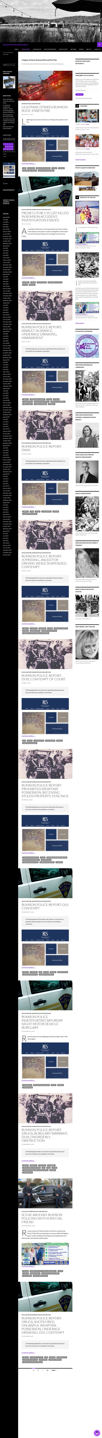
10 (5, 146)
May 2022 (5, 338)
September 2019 (7, 414)
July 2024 (5, 276)
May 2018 (5, 452)
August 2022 (6, 331)
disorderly (51, 1165)
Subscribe (79, 94)
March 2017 (6, 486)
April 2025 (6, 255)
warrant (52, 404)
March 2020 (6, 400)
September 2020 (7, 386)
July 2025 (5, 248)
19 (9, 149)
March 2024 (6, 286)
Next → (54, 1370)
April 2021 (6, 369)
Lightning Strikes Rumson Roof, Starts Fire (45, 109)
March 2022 (6, 343)
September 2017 (7, 471)
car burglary (27, 1085)
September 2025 (7, 243)
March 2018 (6, 457)
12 (47, 1370)
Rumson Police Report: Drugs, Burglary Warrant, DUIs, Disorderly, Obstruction (45, 1135)
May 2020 (5, 395)
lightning (31, 168)
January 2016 (6, 519)
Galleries (83, 106)
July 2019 (5, 419)
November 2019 (7, 410)
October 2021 (6, 355)
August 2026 (6, 217)
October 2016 (6, 498)
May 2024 (5, 281)
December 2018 (7, 436)
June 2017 (5, 479)
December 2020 (7, 379)
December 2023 (7, 293)
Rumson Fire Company (29, 170)
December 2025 (7, 236)
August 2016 (6, 502)
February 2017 (7, 488)
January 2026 (6, 234)
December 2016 (7, 493)
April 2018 (6, 455)
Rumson (61, 168)
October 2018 (6, 440)
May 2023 (5, 310)
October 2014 (6, 555)
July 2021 (5, 362)
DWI (32, 511)
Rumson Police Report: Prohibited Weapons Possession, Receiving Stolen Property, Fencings (45, 790)
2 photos (88, 149)
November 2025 (7, 238)
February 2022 (7, 345)
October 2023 (6, 298)
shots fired (43, 1359)
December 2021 (7, 350)
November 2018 (7, 438)
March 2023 (6, 314)
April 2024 (6, 284)
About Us (88, 49)
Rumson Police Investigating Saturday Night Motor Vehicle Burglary (42, 1022)
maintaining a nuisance (38, 399)
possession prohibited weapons (57, 857)
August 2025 (6, 246)
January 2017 (6, 490)
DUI (24, 740)
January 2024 (6, 291)
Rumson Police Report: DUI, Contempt (45, 906)
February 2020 (7, 402)
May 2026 (5, 224)
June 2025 (5, 250)
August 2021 (6, 360)
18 (7, 149)
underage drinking (40, 404)
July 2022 (5, 334)
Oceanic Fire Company (43, 168)
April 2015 (6, 540)
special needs (27, 1275)
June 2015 (5, 536)
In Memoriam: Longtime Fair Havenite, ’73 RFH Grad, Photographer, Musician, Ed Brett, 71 (8, 109)
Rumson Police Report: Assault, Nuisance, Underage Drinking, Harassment (42, 332)
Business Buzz (37, 49)
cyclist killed (42, 282)
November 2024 (7, 267)
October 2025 (6, 241)
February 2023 (7, 317)
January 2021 (6, 376)
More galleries (81, 159)
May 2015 (5, 538)
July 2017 (5, 476)
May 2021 (5, 367)
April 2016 (6, 512)
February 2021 (7, 374)
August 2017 (6, 474)
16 (4, 149)
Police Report (46, 511)
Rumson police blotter (42, 401)
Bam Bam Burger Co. (9, 190)
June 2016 (5, 507)
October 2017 (6, 469)
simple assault (27, 404)
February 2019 (7, 431)
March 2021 (6, 372)
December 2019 (7, 407)
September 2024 (7, 272)
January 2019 (6, 433)
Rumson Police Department (50, 1273)
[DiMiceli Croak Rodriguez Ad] (45, 1253)
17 (5, 149)
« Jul (4, 156)
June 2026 (5, 222)
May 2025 (5, 253)
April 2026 (6, 227)
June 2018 (5, 450)
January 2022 (6, 348)
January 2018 (6, 462)
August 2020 (6, 388)
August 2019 (6, 417)
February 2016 (7, 517)
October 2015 (6, 526)
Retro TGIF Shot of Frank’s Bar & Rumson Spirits (9, 101)
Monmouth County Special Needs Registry (43, 1271)
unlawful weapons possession (32, 1362)
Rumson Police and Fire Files (31, 103)
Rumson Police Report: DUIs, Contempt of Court (43, 677)
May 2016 (5, 509)
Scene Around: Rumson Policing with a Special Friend (42, 1218)
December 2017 (7, 464)
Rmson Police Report (61, 628)
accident (26, 282)
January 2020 (6, 405)
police (54, 168)
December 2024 (7, 265)
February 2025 (7, 260)
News (16, 49)
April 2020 (6, 398)
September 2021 (7, 357)
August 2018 (6, 445)
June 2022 (5, 336)
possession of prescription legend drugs (35, 1170)
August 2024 (6, 274)
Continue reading (28, 163)
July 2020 (5, 391)
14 (12, 146)
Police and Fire (27, 209)
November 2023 (7, 295)
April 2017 (6, 483)
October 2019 (6, 412)
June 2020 (5, 393)
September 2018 (7, 443)
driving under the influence (31, 1167)
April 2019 (6, 426)
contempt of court (37, 1357)
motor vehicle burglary (41, 1085)
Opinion (81, 49)
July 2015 (5, 533)
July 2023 (5, 305)
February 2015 (7, 545)
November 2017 (7, 467)
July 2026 (5, 219)
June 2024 (5, 279)
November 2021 (7, 353)
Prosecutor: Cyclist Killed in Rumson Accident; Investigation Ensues (45, 216)
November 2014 (7, 552)
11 (7, 146)
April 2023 (6, 312)
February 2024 (7, 288)
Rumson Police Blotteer (30, 862)
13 (10, 146)
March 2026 (6, 229)
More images (80, 323)
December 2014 (7, 550)
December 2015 (7, 521)
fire (24, 168)
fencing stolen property (30, 857)
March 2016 (6, 514)
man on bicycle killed (55, 282)
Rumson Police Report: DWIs (42, 448)
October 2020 (6, 383)
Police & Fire (25, 49)
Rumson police (27, 401)
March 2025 (6, 257)
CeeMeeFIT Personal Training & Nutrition (9, 201)
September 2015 (7, 528)
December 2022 (7, 322)
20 (10, 149)
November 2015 (7, 524)
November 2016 (7, 495)
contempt (34, 628)
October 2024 (6, 269)
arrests (25, 399)
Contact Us (97, 49)
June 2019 (5, 421)
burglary (34, 1165)
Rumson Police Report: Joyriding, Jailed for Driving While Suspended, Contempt (44, 561)
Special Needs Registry (40, 1275)
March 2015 (6, 543)
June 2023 (5, 307)
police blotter (39, 740)
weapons (59, 862)
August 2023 (6, 303)
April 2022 (6, 341)
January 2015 (6, 547)
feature (25, 1271)
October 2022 (6, 326)
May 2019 (5, 424)
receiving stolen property (31, 860)
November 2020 (7, 381)
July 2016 (5, 505)
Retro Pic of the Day (87, 197)
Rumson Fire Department (46, 170)
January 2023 (6, 319)
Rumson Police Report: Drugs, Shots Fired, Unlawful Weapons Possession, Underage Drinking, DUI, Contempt (43, 1325)
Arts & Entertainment (50, 49)
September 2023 (7, 300)
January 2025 (6, 262)
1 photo (87, 124)
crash (33, 282)
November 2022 (7, 324)
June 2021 (5, 364)
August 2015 (6, 531)
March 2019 (6, 429)
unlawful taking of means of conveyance (36, 633)
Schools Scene (63, 49)
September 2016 (7, 500)
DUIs (48, 1167)
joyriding (42, 628)
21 (12, 149)
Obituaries (73, 49)
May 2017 (5, 481)
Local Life (25, 1211)
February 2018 (7, 460)
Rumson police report (58, 401)
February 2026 (7, 231)
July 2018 (5, 448)
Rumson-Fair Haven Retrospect (15, 44)
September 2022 (7, 329)
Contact (5, 183)
